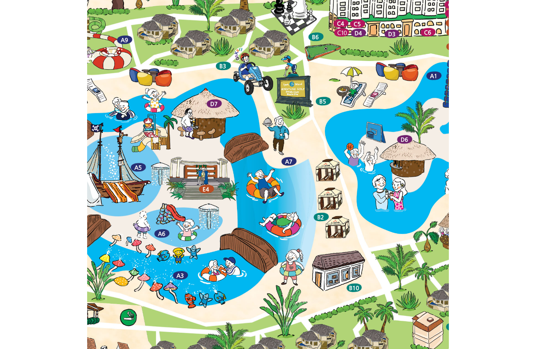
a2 (324, 345)
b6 (318, 345)
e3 (206, 345)
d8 (218, 345)
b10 (292, 345)
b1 (248, 345)
